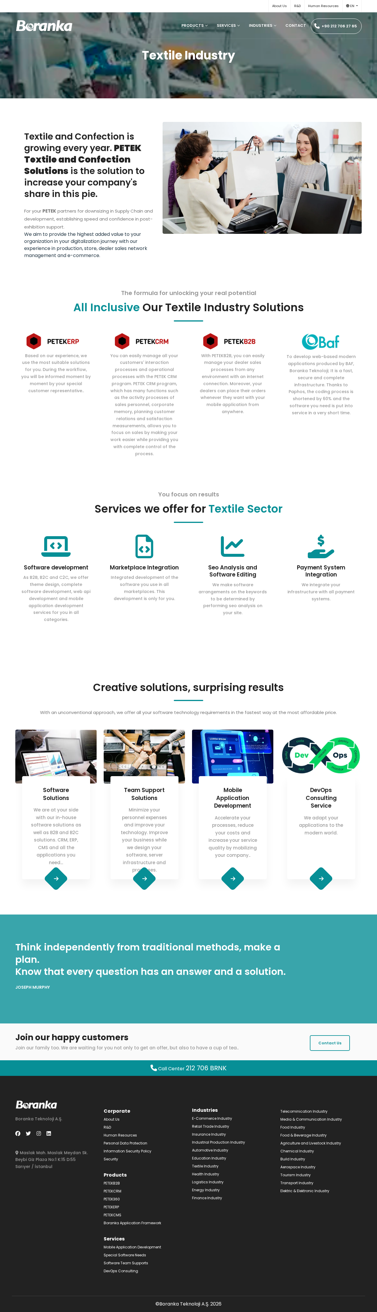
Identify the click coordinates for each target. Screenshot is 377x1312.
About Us (279, 6)
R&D (297, 6)
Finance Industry (207, 1197)
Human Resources (323, 6)
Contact (295, 25)
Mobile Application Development (132, 1247)
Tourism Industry (295, 1174)
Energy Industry (206, 1189)
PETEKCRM (112, 1191)
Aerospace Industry (297, 1166)
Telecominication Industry (304, 1111)
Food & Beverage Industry (303, 1135)
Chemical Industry (297, 1151)
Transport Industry (296, 1182)
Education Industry (209, 1158)
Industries (260, 25)
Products (192, 25)
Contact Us (329, 1043)
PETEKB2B (112, 1183)
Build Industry (292, 1159)
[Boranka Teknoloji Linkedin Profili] (49, 1133)
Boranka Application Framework (132, 1222)
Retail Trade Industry (210, 1126)
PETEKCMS (112, 1214)
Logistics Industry (208, 1182)
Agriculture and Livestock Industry (310, 1143)
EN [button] (352, 6)
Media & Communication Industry (311, 1119)
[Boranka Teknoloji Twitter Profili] (28, 1133)
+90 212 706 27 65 (339, 26)
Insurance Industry (209, 1134)
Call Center (192, 1068)
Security (111, 1159)
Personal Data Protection (125, 1143)
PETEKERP (111, 1207)
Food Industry (292, 1127)
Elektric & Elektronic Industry (304, 1190)
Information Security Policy (127, 1151)
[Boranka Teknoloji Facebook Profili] (17, 1133)
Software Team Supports (126, 1262)
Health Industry (205, 1174)
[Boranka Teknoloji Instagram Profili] (39, 1133)
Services (226, 25)
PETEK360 (112, 1199)
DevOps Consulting (121, 1270)
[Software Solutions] (56, 878)
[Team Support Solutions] (144, 878)
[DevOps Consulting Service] (321, 878)
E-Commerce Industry (212, 1118)
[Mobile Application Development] (232, 878)
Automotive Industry (210, 1150)
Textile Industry (205, 1166)
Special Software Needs (125, 1255)
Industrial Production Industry (218, 1142)
